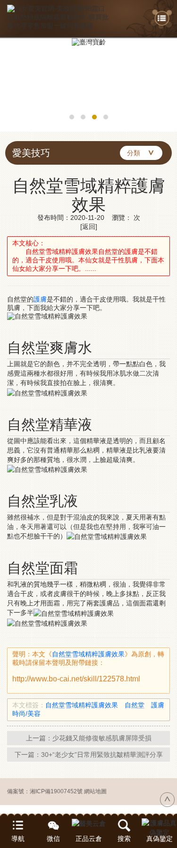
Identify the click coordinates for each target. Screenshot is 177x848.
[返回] (88, 226)
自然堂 (138, 705)
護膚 (40, 299)
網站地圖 (95, 791)
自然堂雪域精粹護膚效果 (88, 654)
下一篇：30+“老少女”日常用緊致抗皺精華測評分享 (89, 754)
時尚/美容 (29, 713)
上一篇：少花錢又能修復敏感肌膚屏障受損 (89, 738)
